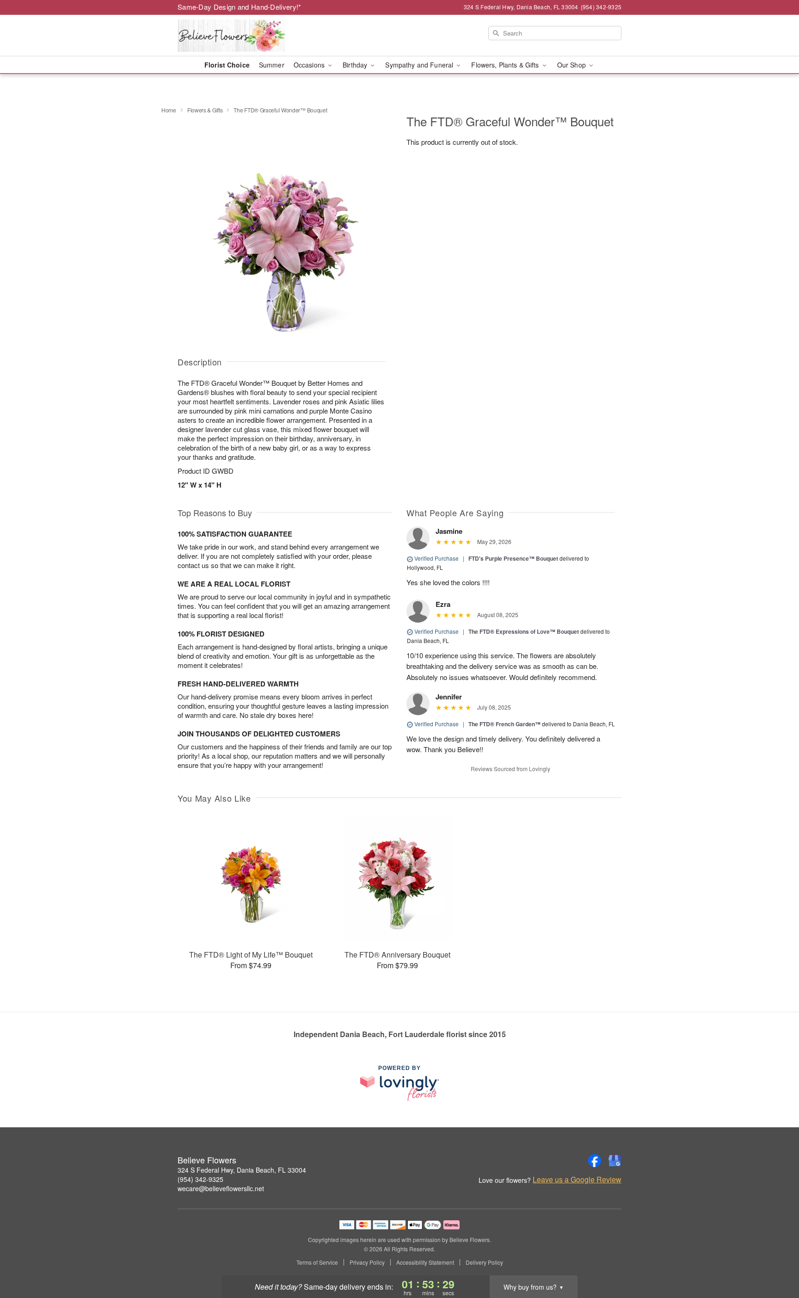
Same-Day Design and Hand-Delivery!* (239, 7)
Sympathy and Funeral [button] (420, 64)
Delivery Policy (484, 1262)
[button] (774, 1258)
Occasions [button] (310, 64)
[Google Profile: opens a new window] (614, 1160)
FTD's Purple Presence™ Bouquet (513, 558)
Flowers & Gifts (205, 110)
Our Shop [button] (572, 64)
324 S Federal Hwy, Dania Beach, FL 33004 (242, 1169)
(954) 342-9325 (200, 1179)
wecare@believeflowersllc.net (221, 1188)
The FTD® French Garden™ (505, 724)
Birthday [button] (356, 64)
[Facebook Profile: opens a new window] (594, 1160)
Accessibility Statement (425, 1262)
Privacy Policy (367, 1262)
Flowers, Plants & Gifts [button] (506, 64)
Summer (271, 64)
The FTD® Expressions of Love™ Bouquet (523, 631)
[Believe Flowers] (244, 35)
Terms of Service (317, 1262)
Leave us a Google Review (577, 1179)
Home (168, 110)
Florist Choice (227, 64)
